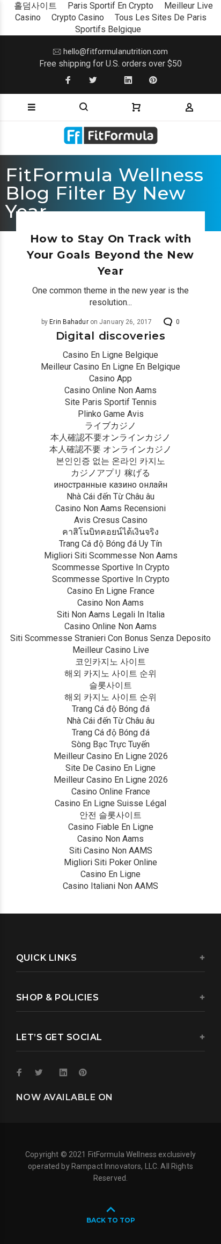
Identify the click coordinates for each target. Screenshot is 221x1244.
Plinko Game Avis (111, 414)
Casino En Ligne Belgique (110, 355)
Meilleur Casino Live (110, 650)
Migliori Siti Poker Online (110, 862)
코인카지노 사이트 (110, 662)
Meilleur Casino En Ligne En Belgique (110, 367)
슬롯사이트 (110, 685)
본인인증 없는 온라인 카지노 (110, 461)
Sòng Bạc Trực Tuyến (110, 744)
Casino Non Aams (110, 603)
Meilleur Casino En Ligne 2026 (111, 756)
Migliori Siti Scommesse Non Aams (111, 555)
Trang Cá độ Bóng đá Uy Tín (110, 544)
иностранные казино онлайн (110, 485)
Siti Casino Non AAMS (110, 850)
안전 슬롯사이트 (110, 815)
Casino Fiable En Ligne (110, 827)
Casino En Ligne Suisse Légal (110, 803)
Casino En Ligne (110, 874)
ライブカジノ (110, 426)
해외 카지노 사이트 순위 (110, 673)
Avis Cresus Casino (111, 520)
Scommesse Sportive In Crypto (111, 567)
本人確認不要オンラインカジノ (110, 437)
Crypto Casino (77, 17)
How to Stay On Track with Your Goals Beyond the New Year (110, 254)
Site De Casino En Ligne (110, 768)
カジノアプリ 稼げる (110, 473)
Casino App (110, 378)
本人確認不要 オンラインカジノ (110, 449)
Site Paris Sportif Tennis (111, 402)
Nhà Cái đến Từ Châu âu (110, 496)
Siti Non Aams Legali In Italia (111, 614)
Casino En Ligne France (110, 591)
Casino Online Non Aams (110, 390)
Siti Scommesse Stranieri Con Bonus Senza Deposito (110, 638)
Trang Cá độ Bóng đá (111, 709)
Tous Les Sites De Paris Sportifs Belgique (141, 23)
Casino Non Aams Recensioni (110, 508)
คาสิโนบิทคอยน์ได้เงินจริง (110, 532)
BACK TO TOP (110, 1220)
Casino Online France (110, 791)
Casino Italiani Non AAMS (110, 886)
